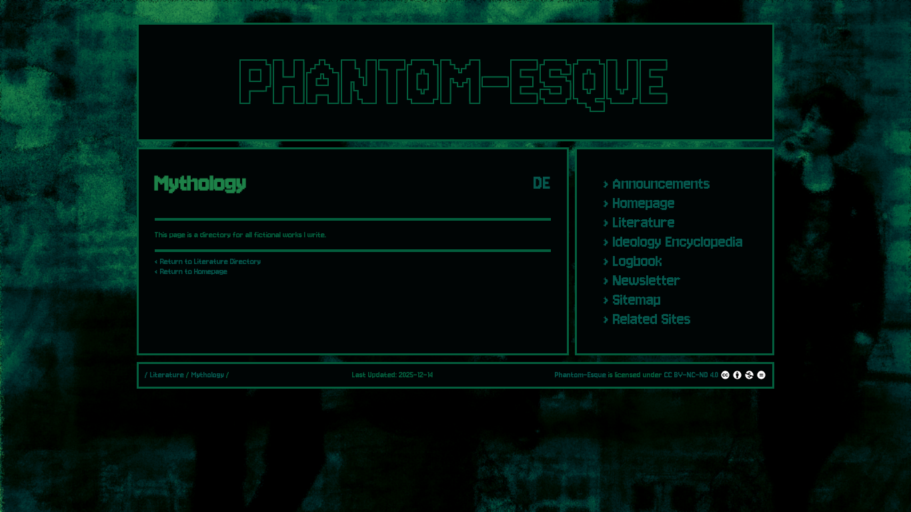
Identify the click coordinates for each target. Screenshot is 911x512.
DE (542, 183)
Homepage (644, 203)
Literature (644, 222)
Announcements (661, 183)
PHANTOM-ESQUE (455, 82)
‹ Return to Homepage (191, 272)
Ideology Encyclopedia (678, 241)
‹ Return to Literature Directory (208, 262)
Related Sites (652, 319)
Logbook (637, 261)
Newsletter (647, 280)
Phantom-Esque (580, 375)
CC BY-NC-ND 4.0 (691, 375)
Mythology (207, 375)
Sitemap (637, 299)
